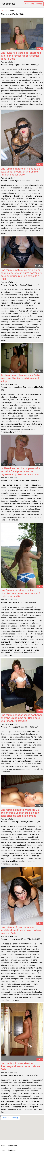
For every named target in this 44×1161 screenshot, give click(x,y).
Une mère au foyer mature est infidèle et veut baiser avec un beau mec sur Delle (21, 930)
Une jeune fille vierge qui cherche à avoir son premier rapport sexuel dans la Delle (21, 55)
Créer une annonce (33, 4)
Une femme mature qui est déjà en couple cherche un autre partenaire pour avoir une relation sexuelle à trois (21, 274)
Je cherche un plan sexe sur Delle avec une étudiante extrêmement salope (20, 378)
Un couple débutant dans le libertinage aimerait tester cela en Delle (20, 1066)
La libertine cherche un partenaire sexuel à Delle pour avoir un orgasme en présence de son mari (20, 471)
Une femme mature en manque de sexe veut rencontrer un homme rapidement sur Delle (20, 171)
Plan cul (3, 10)
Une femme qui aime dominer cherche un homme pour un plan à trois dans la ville (20, 593)
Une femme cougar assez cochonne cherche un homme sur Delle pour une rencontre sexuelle (21, 717)
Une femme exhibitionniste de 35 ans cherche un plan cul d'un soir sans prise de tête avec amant (20, 812)
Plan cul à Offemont (9, 1150)
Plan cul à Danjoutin (9, 1145)
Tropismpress (7, 3)
